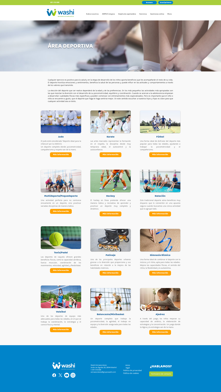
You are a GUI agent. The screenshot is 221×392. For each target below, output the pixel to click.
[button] (143, 13)
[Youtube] (66, 375)
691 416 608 (54, 2)
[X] (60, 375)
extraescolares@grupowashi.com (103, 372)
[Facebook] (54, 375)
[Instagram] (72, 375)
